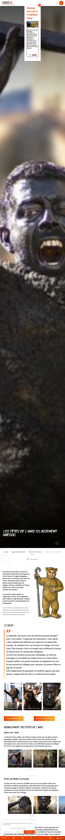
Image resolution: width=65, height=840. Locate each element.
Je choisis (18, 832)
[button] (3, 837)
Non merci (7, 832)
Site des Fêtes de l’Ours (13, 718)
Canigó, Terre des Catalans (18, 552)
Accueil (6, 552)
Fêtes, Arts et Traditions (35, 552)
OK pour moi (29, 832)
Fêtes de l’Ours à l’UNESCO (44, 718)
